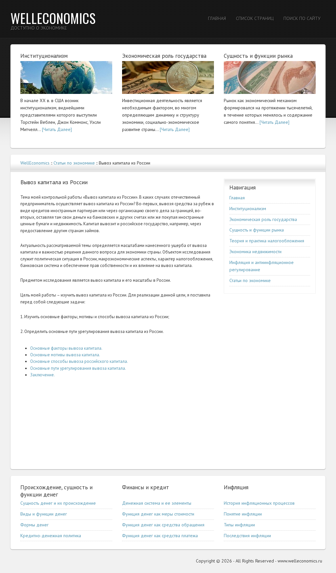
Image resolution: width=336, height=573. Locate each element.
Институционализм (247, 208)
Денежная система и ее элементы (156, 503)
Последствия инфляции (247, 536)
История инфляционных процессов (259, 503)
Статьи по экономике (74, 163)
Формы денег (34, 525)
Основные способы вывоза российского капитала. (79, 361)
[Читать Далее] (57, 129)
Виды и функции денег (43, 514)
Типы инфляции (239, 525)
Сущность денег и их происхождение (58, 503)
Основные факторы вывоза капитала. (66, 348)
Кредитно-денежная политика (50, 536)
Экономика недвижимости (255, 251)
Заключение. (42, 375)
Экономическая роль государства (263, 219)
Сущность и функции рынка (256, 230)
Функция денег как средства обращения (163, 525)
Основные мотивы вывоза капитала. (65, 355)
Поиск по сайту (302, 18)
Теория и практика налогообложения (266, 241)
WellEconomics (52, 18)
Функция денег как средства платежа (160, 536)
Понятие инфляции (243, 514)
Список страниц (255, 18)
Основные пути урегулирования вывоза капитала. (78, 368)
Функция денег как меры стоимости (158, 514)
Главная (217, 18)
